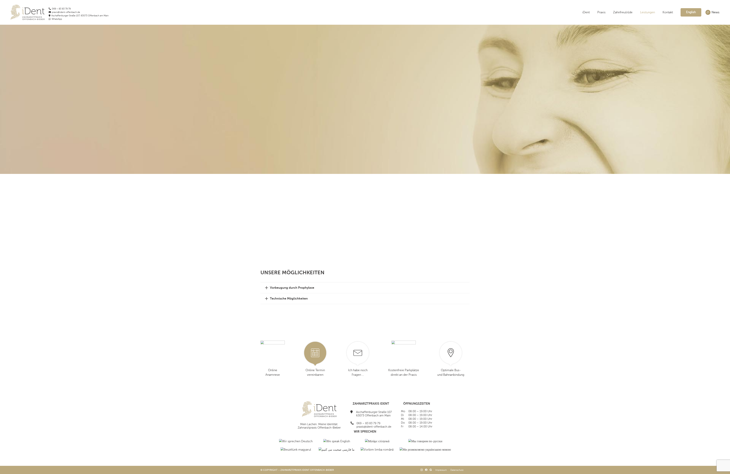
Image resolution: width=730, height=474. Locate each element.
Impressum (441, 470)
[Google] (431, 470)
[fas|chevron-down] (365, 152)
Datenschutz (456, 470)
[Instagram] (422, 470)
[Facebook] (426, 470)
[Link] (27, 12)
